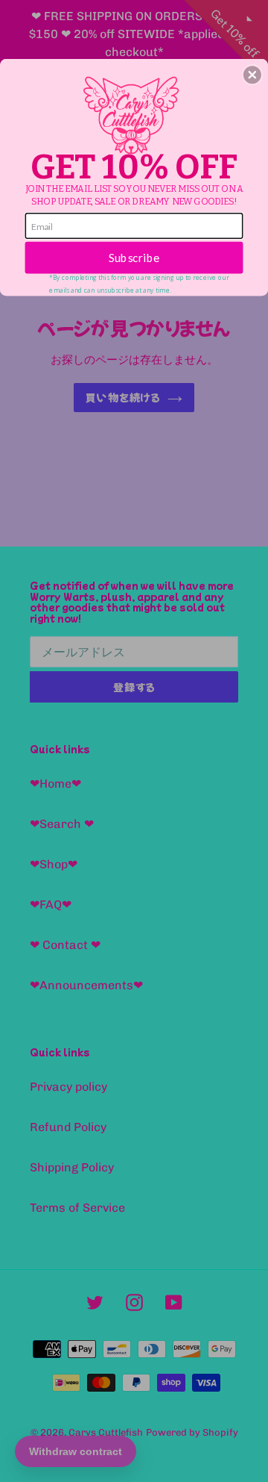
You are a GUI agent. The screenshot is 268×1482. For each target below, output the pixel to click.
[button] (252, 75)
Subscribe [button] (134, 257)
